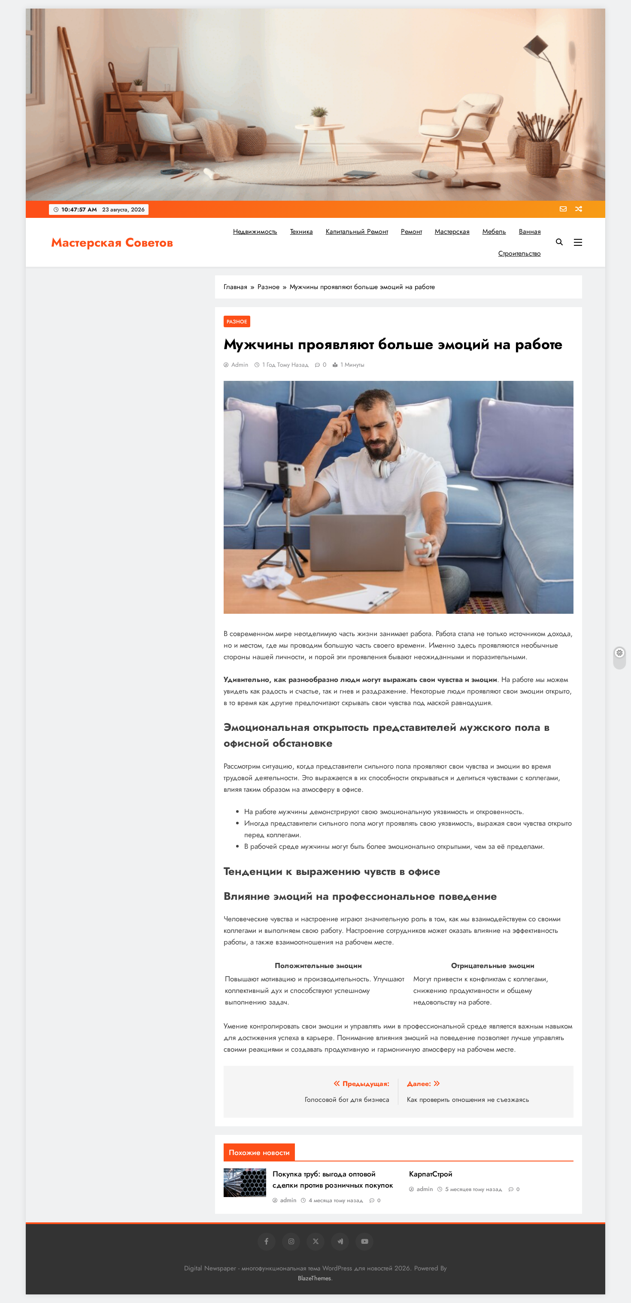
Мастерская (452, 231)
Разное (237, 321)
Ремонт (411, 231)
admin (239, 364)
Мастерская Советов (112, 242)
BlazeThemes (314, 1278)
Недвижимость (255, 231)
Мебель (494, 231)
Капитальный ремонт (357, 231)
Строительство (519, 253)
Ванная (530, 231)
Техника (301, 231)
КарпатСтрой (430, 1173)
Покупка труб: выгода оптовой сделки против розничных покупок (333, 1179)
